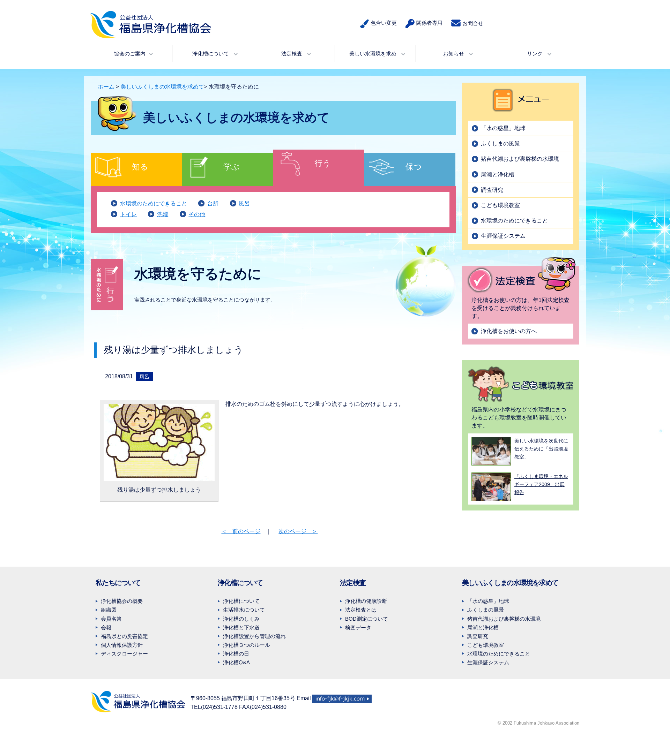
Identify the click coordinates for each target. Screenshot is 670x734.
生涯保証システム (503, 236)
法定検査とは (361, 610)
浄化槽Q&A (236, 662)
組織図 (109, 610)
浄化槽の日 (236, 654)
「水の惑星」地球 (503, 128)
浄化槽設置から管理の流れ (254, 636)
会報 (106, 627)
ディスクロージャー (124, 654)
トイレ (128, 214)
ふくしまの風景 (500, 143)
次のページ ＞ (298, 531)
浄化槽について (241, 601)
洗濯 (162, 214)
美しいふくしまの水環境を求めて (162, 87)
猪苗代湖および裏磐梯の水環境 (520, 159)
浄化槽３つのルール (246, 645)
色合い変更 (384, 23)
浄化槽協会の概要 (122, 601)
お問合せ (472, 23)
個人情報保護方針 (122, 645)
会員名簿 (111, 619)
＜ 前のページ (240, 531)
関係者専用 (429, 23)
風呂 (244, 203)
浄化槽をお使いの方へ (509, 331)
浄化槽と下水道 (241, 627)
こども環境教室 (500, 205)
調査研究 (492, 190)
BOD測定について (366, 619)
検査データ (358, 627)
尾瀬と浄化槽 (497, 174)
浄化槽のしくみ (241, 619)
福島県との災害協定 (124, 636)
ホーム (106, 87)
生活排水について (244, 610)
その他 (196, 214)
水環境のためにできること (153, 203)
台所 (212, 203)
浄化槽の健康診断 (366, 601)
